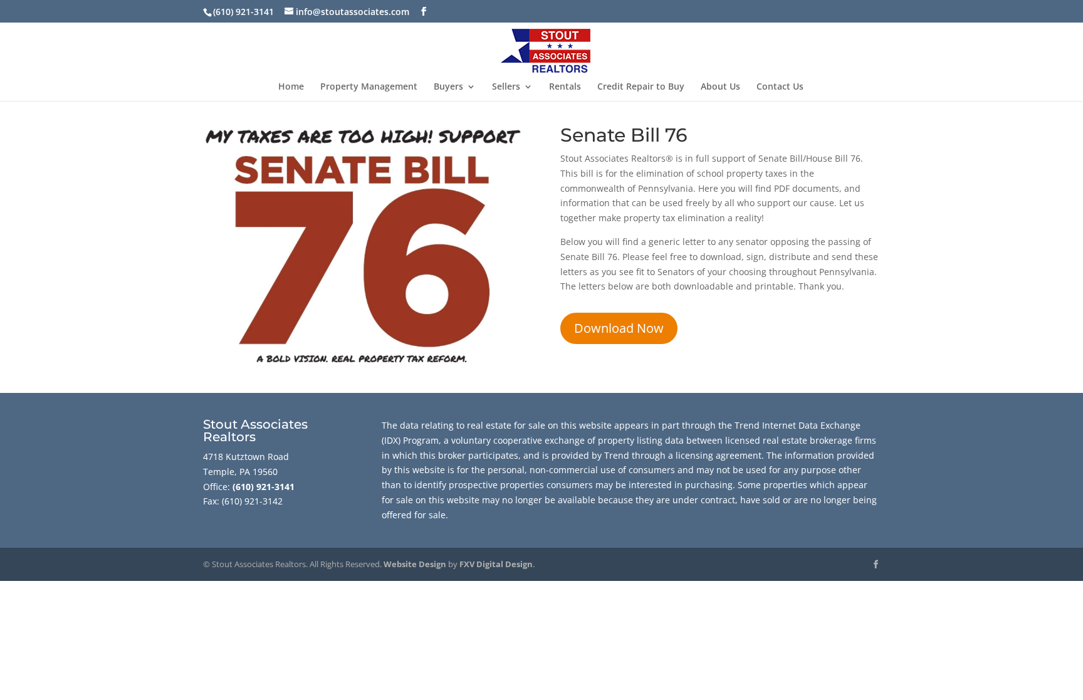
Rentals (565, 87)
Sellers (506, 87)
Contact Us (779, 87)
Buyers (448, 87)
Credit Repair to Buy (640, 87)
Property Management (368, 87)
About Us (720, 87)
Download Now (619, 328)
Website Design (415, 564)
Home (291, 87)
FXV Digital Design (496, 564)
